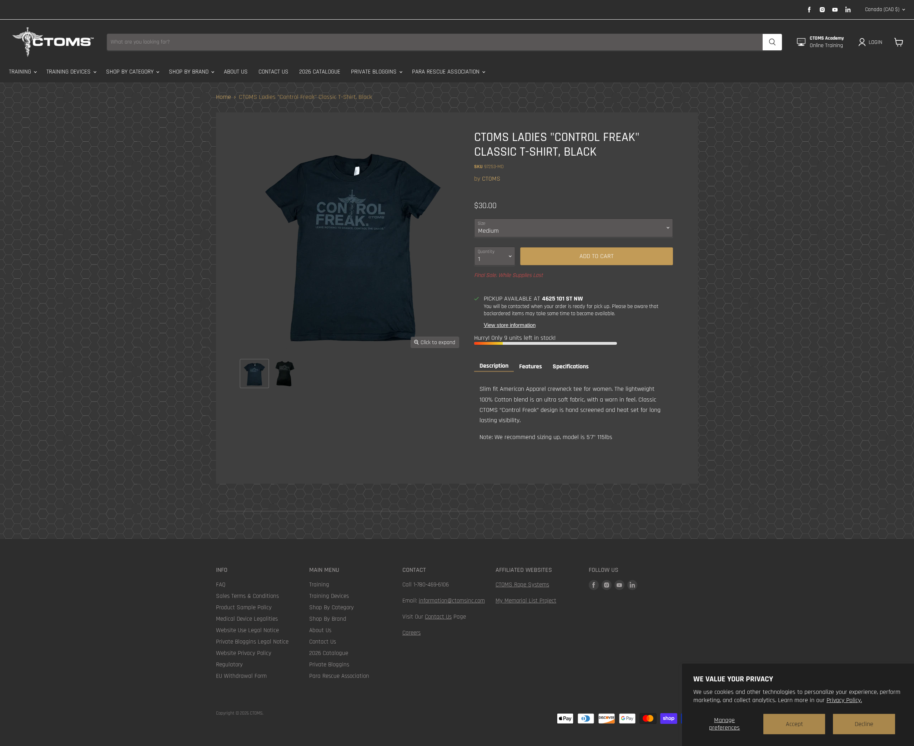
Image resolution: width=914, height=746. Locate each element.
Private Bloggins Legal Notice (252, 642)
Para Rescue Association (446, 72)
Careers (411, 633)
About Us (236, 72)
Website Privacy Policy (243, 653)
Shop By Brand (189, 72)
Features (530, 366)
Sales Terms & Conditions (247, 596)
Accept (794, 724)
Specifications (571, 366)
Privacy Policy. (844, 700)
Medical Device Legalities (247, 619)
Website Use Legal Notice (247, 630)
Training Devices (69, 72)
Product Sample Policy (244, 607)
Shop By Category (130, 72)
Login (875, 42)
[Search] (772, 42)
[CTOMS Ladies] (254, 373)
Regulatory (229, 665)
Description (493, 366)
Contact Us (273, 72)
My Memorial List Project (526, 601)
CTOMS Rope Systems (522, 585)
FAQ (220, 585)
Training (21, 72)
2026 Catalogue (319, 72)
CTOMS (491, 179)
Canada (882, 9)
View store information (510, 325)
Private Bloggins (374, 72)
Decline (864, 724)
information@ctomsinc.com (452, 601)
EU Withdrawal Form (241, 676)
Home (223, 97)
